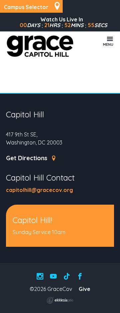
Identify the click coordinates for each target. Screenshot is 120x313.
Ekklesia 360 (60, 300)
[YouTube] (53, 277)
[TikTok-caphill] (66, 277)
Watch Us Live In (61, 19)
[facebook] (80, 277)
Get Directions (27, 158)
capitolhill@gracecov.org (39, 190)
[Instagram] (40, 277)
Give (84, 289)
